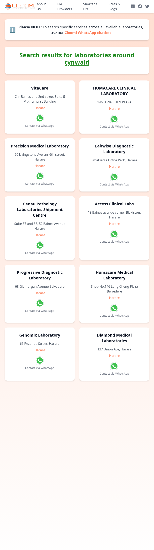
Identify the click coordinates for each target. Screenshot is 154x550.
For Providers (64, 6)
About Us (41, 6)
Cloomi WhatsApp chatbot (88, 32)
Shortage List (90, 6)
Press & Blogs (114, 6)
